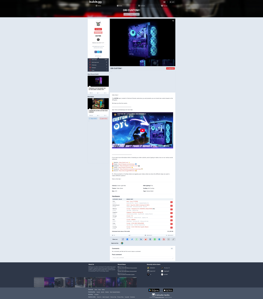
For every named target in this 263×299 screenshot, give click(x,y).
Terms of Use (113, 297)
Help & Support (105, 297)
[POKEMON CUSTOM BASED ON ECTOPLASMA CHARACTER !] (98, 81)
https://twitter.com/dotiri (124, 167)
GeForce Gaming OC (138, 212)
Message (98, 32)
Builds (131, 14)
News (99, 289)
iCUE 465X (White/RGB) (138, 223)
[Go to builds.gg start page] (95, 2)
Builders (107, 292)
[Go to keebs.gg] (164, 2)
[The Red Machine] (131, 282)
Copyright (127, 297)
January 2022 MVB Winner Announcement (127, 271)
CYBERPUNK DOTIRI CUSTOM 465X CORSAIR (98, 111)
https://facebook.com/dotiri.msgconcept (130, 169)
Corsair (128, 208)
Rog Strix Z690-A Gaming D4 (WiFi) (140, 205)
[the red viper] (101, 282)
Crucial (128, 216)
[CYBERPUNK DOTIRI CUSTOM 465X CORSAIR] (98, 103)
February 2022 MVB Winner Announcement (127, 268)
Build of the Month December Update (126, 274)
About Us (99, 297)
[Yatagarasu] (59, 282)
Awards (102, 292)
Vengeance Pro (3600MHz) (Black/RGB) (142, 208)
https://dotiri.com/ (123, 162)
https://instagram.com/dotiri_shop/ (129, 165)
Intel (128, 201)
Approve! (171, 68)
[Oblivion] (111, 282)
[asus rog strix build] (121, 282)
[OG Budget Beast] (39, 282)
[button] (171, 38)
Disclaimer (132, 297)
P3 (132, 216)
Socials (98, 292)
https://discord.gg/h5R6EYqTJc (127, 170)
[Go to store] (171, 202)
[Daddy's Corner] (49, 282)
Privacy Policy (120, 297)
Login (172, 1)
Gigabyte (129, 212)
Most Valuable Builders (115, 292)
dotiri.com (99, 56)
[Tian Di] (70, 282)
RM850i (133, 219)
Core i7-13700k (134, 201)
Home (126, 14)
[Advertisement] (98, 142)
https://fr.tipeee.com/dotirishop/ (126, 164)
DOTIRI (98, 36)
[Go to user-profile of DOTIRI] (98, 23)
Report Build (94, 118)
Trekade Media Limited (159, 297)
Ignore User (104, 118)
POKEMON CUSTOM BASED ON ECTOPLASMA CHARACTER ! (97, 88)
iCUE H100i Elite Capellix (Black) (140, 227)
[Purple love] (80, 282)
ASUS (128, 205)
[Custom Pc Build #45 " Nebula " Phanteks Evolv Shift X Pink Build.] (90, 282)
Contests (96, 294)
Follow (99, 29)
